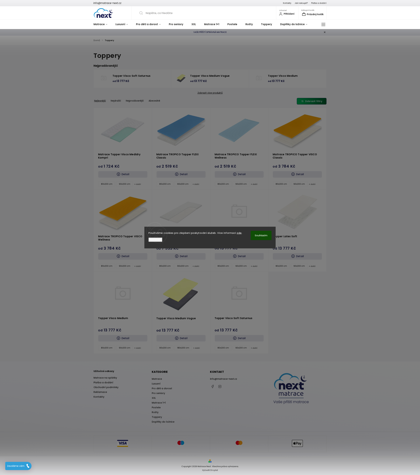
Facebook (212, 386)
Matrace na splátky (105, 377)
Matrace (157, 379)
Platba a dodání (318, 3)
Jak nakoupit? (301, 3)
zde (239, 232)
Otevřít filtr (311, 101)
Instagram (219, 386)
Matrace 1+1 (159, 402)
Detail (125, 174)
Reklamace (100, 392)
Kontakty (287, 3)
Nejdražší (116, 100)
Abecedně (154, 100)
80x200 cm (106, 184)
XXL (154, 398)
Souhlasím (261, 235)
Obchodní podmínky (106, 387)
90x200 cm (124, 184)
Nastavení (155, 239)
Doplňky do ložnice (163, 421)
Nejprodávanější (135, 100)
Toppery (157, 417)
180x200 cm (183, 348)
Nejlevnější (100, 100)
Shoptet (214, 470)
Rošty (155, 412)
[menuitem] (102, 24)
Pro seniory (158, 393)
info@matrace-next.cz (223, 379)
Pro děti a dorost (162, 388)
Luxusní (156, 383)
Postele (156, 407)
